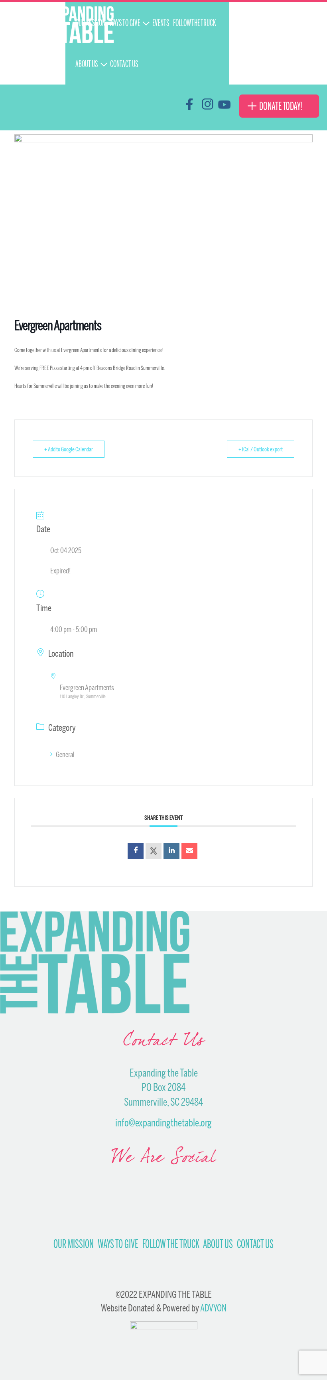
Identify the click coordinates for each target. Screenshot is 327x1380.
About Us (218, 1244)
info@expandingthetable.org (163, 1122)
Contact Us (255, 1244)
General (65, 754)
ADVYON (213, 1307)
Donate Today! (281, 106)
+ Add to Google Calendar (68, 449)
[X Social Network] (154, 851)
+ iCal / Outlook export (260, 449)
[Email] (189, 851)
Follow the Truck (170, 1244)
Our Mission (73, 1244)
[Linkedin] (171, 851)
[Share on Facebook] (136, 851)
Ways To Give (118, 1244)
